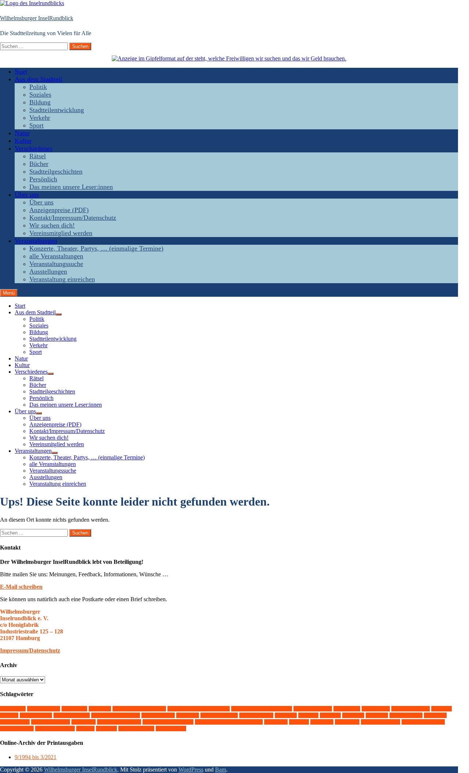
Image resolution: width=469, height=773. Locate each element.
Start (21, 71)
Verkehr (39, 117)
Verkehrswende (380, 722)
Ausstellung (43, 708)
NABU (377, 715)
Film (9, 715)
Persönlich (43, 179)
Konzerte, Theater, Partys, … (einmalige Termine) (96, 248)
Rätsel (37, 156)
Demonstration (312, 708)
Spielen (83, 722)
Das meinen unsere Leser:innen (71, 187)
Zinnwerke (171, 728)
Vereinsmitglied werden (60, 233)
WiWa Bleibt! (136, 728)
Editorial (346, 708)
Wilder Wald (17, 728)
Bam (220, 769)
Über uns (27, 194)
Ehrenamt (376, 708)
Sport (36, 125)
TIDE (299, 722)
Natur (22, 133)
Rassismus (15, 722)
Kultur (23, 140)
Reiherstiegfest (50, 722)
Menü (9, 293)
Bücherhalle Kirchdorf (139, 708)
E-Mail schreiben (21, 587)
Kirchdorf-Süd (219, 715)
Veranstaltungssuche (56, 263)
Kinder (187, 715)
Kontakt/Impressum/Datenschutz (72, 217)
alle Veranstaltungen (56, 256)
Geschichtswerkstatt (115, 715)
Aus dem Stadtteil (38, 79)
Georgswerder (71, 715)
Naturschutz (405, 715)
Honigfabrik (158, 715)
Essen (441, 708)
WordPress (190, 769)
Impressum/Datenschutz (30, 650)
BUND (100, 708)
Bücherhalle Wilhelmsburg (198, 708)
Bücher (38, 163)
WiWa (106, 728)
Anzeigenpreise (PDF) (59, 210)
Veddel (321, 722)
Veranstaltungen (36, 240)
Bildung (40, 102)
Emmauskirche (410, 708)
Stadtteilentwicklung (56, 110)
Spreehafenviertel (119, 722)
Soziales (40, 94)
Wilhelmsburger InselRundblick (36, 18)
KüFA (308, 715)
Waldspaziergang (423, 722)
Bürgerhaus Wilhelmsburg (261, 708)
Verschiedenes (33, 148)
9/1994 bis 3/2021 (35, 757)
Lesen (330, 715)
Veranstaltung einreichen (62, 279)
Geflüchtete (36, 715)
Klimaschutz (256, 715)
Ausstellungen (48, 271)
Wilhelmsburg (55, 728)
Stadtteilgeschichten (55, 171)
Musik (353, 715)
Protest (435, 715)
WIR (85, 728)
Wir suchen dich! (52, 225)
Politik (38, 86)
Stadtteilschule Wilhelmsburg (229, 722)
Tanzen (276, 722)
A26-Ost (13, 708)
